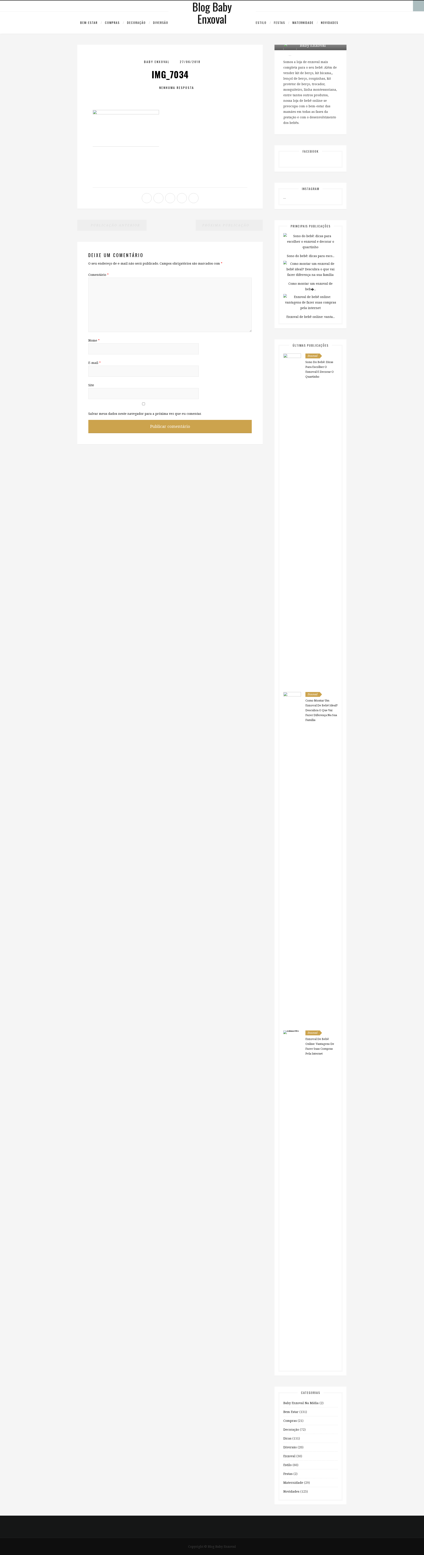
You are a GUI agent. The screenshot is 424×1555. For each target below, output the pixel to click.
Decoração (136, 22)
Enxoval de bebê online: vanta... (310, 317)
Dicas (287, 1438)
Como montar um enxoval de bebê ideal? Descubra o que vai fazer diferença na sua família (321, 710)
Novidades (329, 22)
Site (91, 385)
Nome (94, 340)
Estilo (261, 22)
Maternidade (303, 22)
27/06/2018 (190, 61)
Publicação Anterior (114, 225)
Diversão (160, 22)
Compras (112, 22)
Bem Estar (291, 1412)
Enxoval (313, 356)
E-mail (94, 363)
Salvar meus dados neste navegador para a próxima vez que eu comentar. (144, 413)
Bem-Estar (89, 22)
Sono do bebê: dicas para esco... (310, 256)
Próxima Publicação (226, 225)
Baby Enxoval (157, 61)
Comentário (98, 275)
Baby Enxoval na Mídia (301, 1403)
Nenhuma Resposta (176, 87)
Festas (279, 22)
